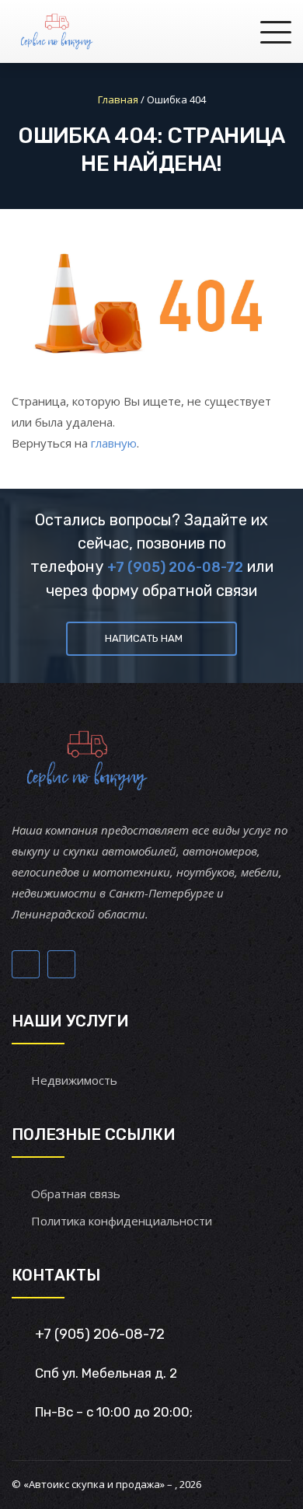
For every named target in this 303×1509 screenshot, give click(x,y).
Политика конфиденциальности (121, 1220)
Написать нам (144, 638)
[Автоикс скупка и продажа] (58, 31)
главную (114, 443)
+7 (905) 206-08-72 (175, 567)
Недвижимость (74, 1080)
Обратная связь (75, 1193)
